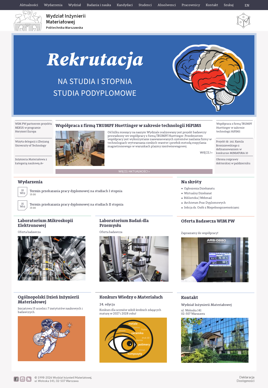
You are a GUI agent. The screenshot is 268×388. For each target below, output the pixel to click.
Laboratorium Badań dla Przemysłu (124, 223)
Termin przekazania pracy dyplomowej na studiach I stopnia (76, 191)
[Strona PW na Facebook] (16, 380)
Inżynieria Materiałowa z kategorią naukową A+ (31, 161)
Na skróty (191, 182)
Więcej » (206, 152)
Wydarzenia (30, 182)
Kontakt (189, 298)
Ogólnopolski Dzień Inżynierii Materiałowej (48, 299)
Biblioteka (191, 198)
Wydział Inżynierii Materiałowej (206, 305)
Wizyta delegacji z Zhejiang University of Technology (32, 143)
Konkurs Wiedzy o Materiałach (131, 297)
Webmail (206, 198)
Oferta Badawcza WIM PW (208, 221)
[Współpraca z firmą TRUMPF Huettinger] (79, 148)
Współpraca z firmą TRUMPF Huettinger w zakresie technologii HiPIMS (234, 127)
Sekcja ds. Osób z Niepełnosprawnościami (211, 207)
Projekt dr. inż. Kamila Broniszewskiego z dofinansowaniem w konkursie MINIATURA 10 (232, 147)
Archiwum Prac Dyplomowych (205, 202)
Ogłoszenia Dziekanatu (199, 188)
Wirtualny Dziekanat (198, 193)
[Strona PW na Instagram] (22, 380)
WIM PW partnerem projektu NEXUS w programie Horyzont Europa (33, 127)
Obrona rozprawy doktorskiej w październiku (233, 161)
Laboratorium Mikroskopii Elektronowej (45, 223)
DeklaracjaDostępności (245, 379)
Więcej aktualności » (134, 171)
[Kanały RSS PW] (28, 380)
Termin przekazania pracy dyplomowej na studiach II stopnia (76, 204)
